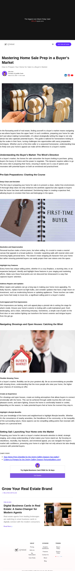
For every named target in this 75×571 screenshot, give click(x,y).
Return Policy (58, 547)
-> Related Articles (9, 493)
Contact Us (45, 554)
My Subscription (32, 553)
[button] (53, 44)
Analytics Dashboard (45, 547)
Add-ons (32, 550)
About (45, 558)
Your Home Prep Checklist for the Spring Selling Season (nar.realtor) (31, 457)
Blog (45, 561)
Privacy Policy (58, 552)
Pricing (32, 547)
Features (45, 551)
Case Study (32, 558)
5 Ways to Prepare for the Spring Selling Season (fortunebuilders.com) (32, 459)
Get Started (37, 475)
